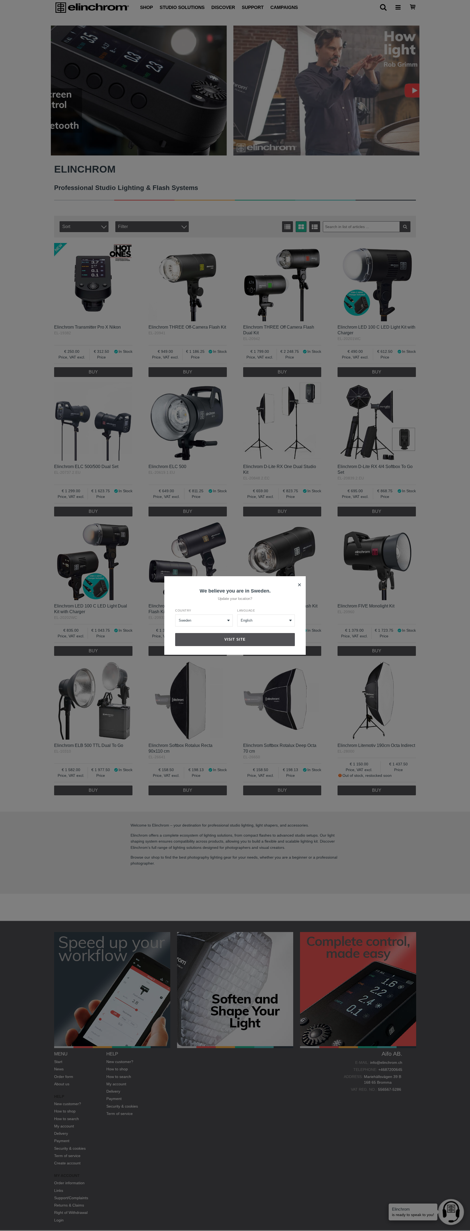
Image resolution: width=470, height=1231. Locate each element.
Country (183, 610)
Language (246, 610)
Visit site (235, 639)
